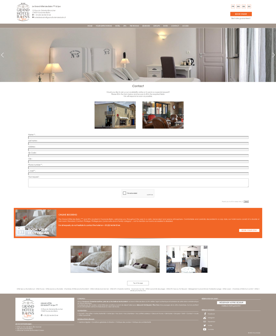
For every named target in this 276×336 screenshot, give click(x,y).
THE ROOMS (134, 26)
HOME (90, 26)
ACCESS (185, 26)
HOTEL (117, 26)
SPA (124, 26)
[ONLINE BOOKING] (35, 236)
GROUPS (156, 26)
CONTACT (175, 26)
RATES (165, 26)
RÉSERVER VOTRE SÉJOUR (231, 303)
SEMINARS (146, 26)
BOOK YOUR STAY (249, 230)
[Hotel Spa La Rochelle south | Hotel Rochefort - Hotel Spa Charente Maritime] (23, 21)
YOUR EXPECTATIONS (104, 26)
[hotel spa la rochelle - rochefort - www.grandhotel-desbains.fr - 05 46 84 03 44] (115, 128)
